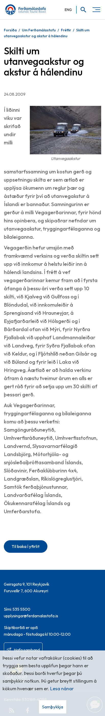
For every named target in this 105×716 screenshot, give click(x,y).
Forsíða (10, 30)
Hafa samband (27, 649)
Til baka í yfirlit (26, 546)
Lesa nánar (62, 689)
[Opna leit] (81, 10)
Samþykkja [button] (52, 706)
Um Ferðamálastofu (39, 30)
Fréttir (66, 30)
